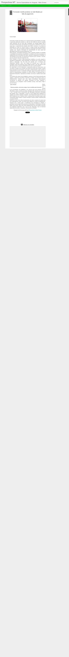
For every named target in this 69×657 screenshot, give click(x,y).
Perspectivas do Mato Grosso (35, 110)
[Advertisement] (53, 32)
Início (10, 5)
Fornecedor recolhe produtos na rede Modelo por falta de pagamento (27, 13)
